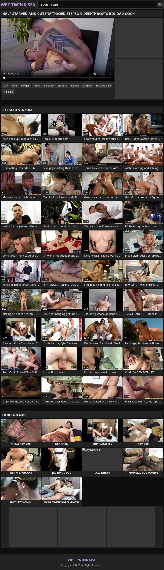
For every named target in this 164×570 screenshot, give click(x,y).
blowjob (25, 85)
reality (36, 85)
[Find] (160, 4)
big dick (74, 85)
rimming (8, 91)
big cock (62, 85)
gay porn (87, 85)
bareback (49, 85)
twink (14, 85)
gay (6, 85)
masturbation (103, 85)
